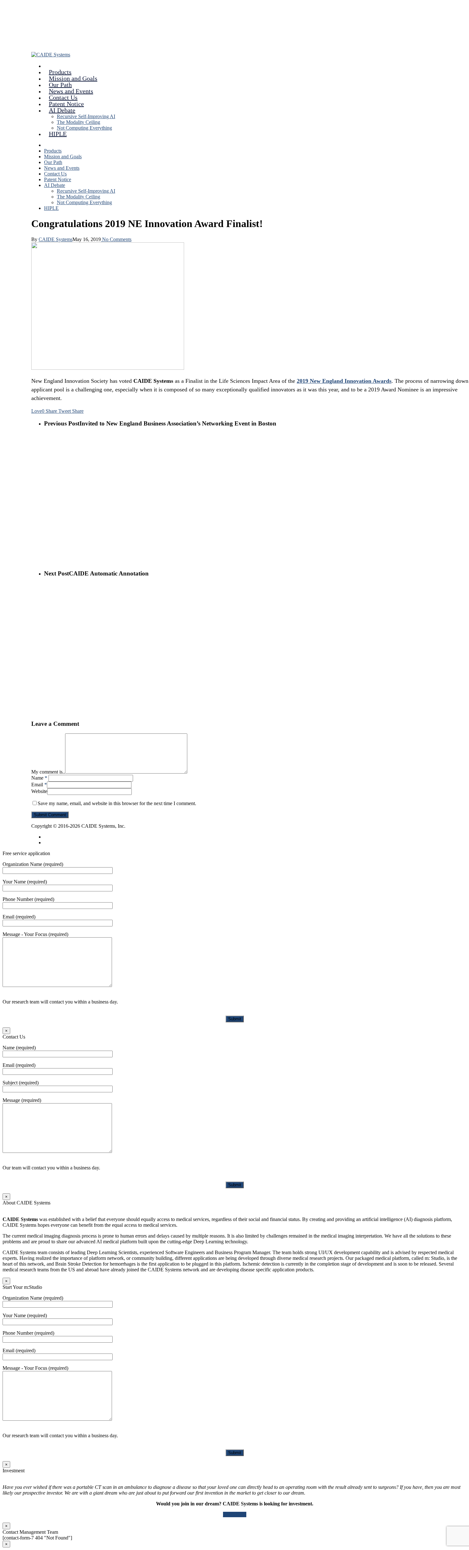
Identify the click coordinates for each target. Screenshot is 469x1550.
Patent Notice (57, 179)
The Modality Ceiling (78, 122)
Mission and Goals (63, 156)
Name (39, 778)
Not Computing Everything (84, 128)
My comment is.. (48, 772)
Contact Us (55, 173)
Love (37, 411)
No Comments (116, 239)
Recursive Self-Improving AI (86, 116)
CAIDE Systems (55, 239)
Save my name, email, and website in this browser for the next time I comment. (117, 803)
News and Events (61, 168)
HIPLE (58, 133)
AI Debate (54, 185)
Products (53, 151)
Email (39, 784)
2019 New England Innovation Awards (344, 381)
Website (39, 791)
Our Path (53, 162)
